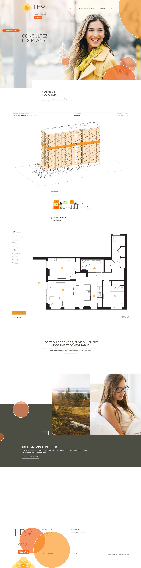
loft (14, 115)
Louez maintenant (70, 355)
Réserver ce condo (19, 313)
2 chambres (23, 115)
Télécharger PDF (18, 317)
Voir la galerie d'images (30, 457)
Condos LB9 (113, 554)
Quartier (79, 8)
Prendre (11, 30)
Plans (72, 8)
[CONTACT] (43, 553)
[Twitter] (125, 317)
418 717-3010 (45, 533)
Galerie (87, 8)
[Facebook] (123, 317)
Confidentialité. (126, 554)
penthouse (35, 115)
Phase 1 (102, 8)
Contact (94, 8)
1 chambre (18, 115)
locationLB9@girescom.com (47, 535)
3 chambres (29, 115)
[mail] (128, 317)
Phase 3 (110, 8)
